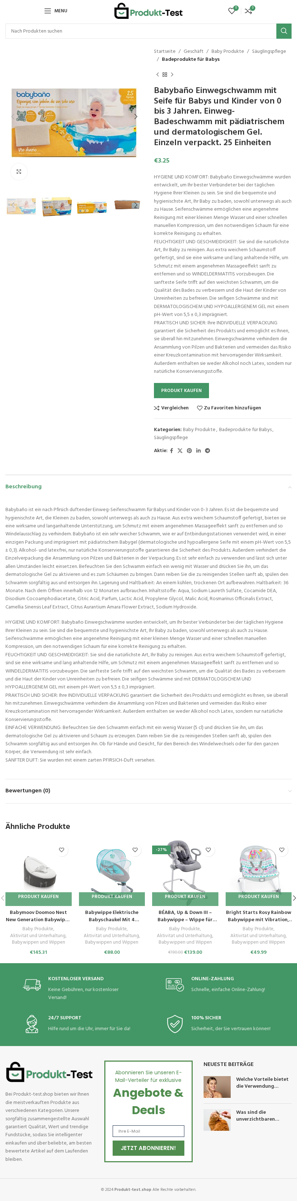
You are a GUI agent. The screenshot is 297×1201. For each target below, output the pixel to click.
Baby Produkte (228, 51)
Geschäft (194, 51)
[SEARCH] (284, 31)
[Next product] (172, 75)
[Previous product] (157, 75)
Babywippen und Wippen (38, 942)
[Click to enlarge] (19, 172)
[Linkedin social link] (198, 451)
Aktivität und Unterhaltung (38, 936)
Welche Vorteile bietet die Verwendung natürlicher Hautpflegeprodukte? (262, 1090)
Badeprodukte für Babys (191, 59)
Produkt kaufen (181, 391)
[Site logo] (148, 11)
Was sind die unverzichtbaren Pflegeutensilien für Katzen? (259, 1123)
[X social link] (180, 451)
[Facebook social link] (171, 451)
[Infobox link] (77, 989)
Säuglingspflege (269, 51)
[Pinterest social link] (189, 451)
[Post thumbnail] (217, 1087)
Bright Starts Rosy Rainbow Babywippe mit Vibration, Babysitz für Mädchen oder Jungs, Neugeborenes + (258, 923)
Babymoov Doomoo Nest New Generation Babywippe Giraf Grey (38, 920)
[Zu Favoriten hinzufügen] (61, 850)
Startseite (165, 51)
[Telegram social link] (207, 451)
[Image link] (49, 1072)
